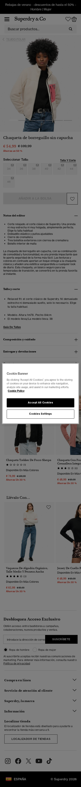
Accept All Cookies (40, 402)
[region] (40, 393)
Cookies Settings (40, 413)
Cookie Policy (16, 390)
